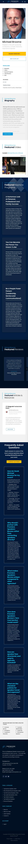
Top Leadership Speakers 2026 (10, 794)
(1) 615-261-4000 (10, 768)
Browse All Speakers (8, 801)
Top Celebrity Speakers (9, 797)
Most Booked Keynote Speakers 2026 (12, 790)
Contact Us (6, 815)
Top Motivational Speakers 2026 (11, 792)
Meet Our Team (7, 811)
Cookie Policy (17, 838)
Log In (5, 824)
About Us (6, 809)
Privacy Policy (9, 838)
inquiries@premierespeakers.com (13, 771)
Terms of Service (14, 840)
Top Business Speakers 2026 (10, 788)
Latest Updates (7, 813)
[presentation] (27, 369)
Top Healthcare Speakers (9, 799)
